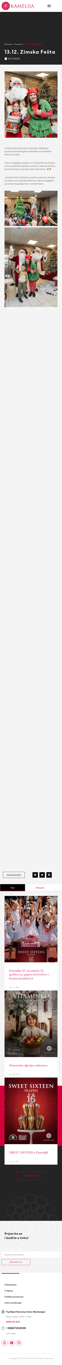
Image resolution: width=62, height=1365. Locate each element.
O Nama (9, 1291)
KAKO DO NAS (13, 1321)
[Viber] (19, 1343)
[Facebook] (12, 1343)
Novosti (18, 43)
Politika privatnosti (14, 1297)
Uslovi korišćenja (13, 1303)
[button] (49, 6)
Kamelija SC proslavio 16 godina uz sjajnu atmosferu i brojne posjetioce (29, 974)
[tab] (12, 887)
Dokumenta (10, 1285)
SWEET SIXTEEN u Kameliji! (28, 1152)
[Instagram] (5, 1343)
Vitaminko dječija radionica (28, 1065)
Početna (8, 43)
